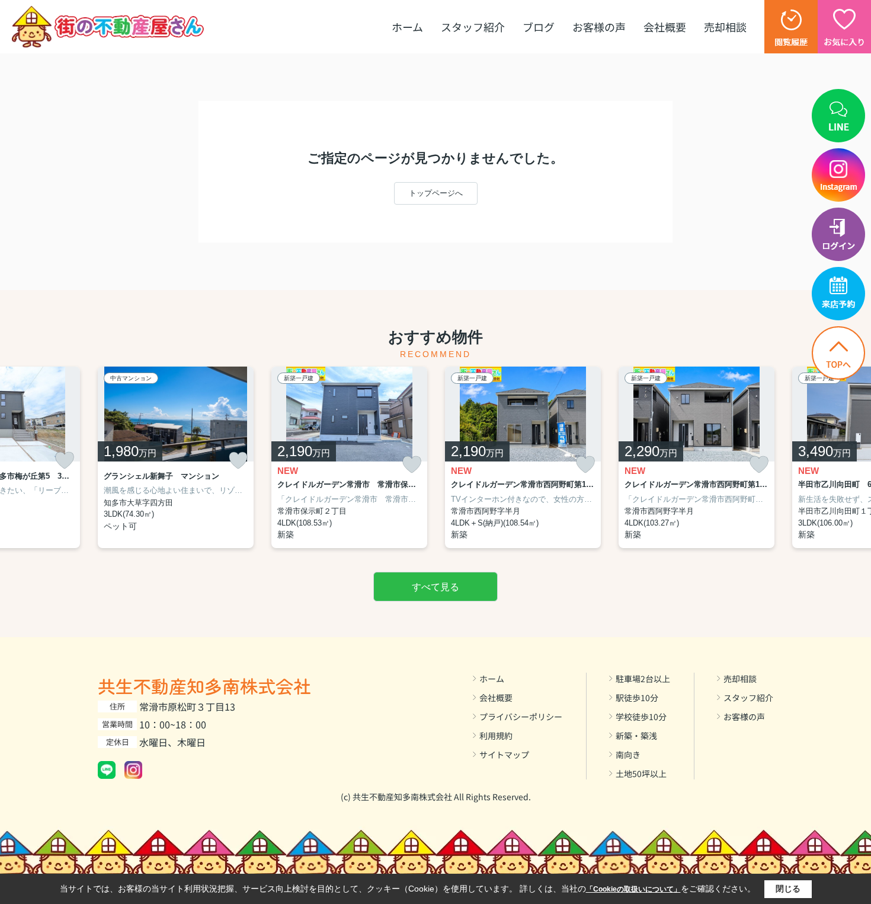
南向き (628, 754)
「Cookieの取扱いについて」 (633, 889)
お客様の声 (599, 26)
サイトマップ (504, 754)
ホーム (407, 26)
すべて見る (435, 587)
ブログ (539, 26)
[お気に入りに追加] (64, 460)
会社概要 (664, 26)
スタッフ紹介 (473, 26)
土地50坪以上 (641, 773)
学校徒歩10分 (641, 716)
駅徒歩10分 (637, 698)
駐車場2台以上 (643, 679)
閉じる (788, 888)
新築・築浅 (636, 735)
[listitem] (175, 458)
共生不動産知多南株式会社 (204, 686)
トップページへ (436, 193)
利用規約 (496, 735)
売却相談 (725, 26)
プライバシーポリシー (520, 716)
